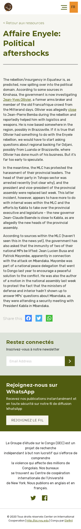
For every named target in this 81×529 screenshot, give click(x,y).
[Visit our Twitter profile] (33, 498)
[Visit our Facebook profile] (44, 498)
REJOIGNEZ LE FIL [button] (27, 420)
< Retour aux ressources (23, 23)
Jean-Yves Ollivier (17, 100)
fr (73, 7)
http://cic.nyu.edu (38, 520)
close (72, 110)
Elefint (69, 520)
